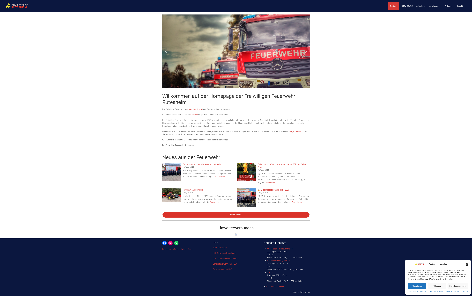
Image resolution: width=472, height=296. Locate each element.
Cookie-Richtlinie (413, 291)
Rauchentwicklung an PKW (278, 260)
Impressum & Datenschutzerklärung (431, 291)
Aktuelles (419, 6)
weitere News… (236, 214)
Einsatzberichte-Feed (275, 286)
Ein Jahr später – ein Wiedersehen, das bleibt (202, 164)
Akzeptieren (417, 286)
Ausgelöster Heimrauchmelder (280, 249)
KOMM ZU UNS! (407, 6)
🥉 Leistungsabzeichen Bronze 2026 (273, 190)
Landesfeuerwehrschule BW (225, 264)
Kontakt (460, 6)
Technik (447, 6)
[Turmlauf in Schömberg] (171, 195)
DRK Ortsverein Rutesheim (224, 253)
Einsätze (194, 115)
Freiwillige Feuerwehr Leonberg (226, 258)
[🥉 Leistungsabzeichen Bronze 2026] (246, 197)
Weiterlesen (220, 176)
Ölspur (270, 272)
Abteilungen (434, 6)
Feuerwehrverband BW (222, 269)
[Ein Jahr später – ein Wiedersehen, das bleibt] (171, 172)
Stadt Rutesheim (194, 109)
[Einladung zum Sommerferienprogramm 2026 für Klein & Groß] (246, 172)
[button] (467, 264)
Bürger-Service (295, 131)
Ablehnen (437, 286)
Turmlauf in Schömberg (193, 190)
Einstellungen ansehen (458, 286)
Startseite (393, 6)
